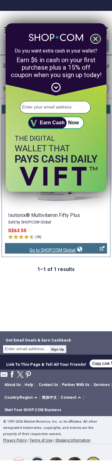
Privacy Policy (15, 440)
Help (29, 385)
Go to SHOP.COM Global (40, 251)
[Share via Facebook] (12, 374)
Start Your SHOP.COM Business (32, 410)
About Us (12, 385)
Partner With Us (76, 385)
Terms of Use (41, 440)
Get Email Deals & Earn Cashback (38, 340)
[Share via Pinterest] (28, 375)
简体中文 (49, 397)
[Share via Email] (4, 376)
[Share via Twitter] (20, 375)
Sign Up (57, 349)
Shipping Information (73, 440)
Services (101, 385)
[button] (22, 397)
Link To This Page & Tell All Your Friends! (46, 363)
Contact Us (48, 385)
